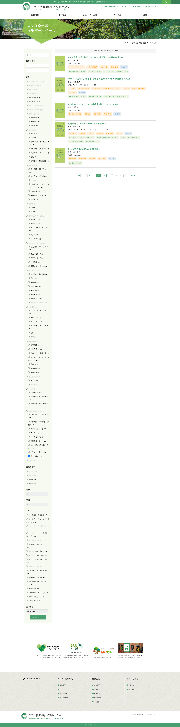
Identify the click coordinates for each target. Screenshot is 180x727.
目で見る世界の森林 (37, 110)
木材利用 (35, 223)
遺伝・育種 (36, 125)
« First (77, 176)
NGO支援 (97, 698)
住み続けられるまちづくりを (130, 137)
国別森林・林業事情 (39, 274)
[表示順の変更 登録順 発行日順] (37, 611)
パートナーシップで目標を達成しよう (116, 71)
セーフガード (36, 322)
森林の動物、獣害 (38, 195)
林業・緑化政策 (37, 286)
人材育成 (117, 15)
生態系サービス (35, 93)
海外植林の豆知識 (36, 85)
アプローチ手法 (38, 258)
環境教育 (35, 372)
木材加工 (35, 219)
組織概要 (63, 685)
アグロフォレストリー (40, 153)
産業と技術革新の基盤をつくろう (107, 137)
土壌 (34, 207)
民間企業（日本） (38, 441)
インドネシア (77, 85)
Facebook (63, 693)
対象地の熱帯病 (37, 392)
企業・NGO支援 (90, 15)
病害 (33, 180)
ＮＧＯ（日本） (37, 437)
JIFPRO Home (33, 679)
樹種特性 (35, 121)
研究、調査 (37, 456)
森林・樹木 (34, 114)
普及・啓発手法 (37, 254)
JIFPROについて (112, 7)
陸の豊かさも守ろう (95, 71)
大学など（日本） (38, 452)
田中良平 (76, 127)
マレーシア (87, 130)
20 (116, 176)
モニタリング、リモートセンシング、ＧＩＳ (106, 88)
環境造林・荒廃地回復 (40, 161)
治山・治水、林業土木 (40, 353)
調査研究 (35, 15)
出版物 (96, 702)
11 (95, 176)
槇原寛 (75, 107)
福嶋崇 (75, 60)
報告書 (32, 479)
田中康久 (76, 82)
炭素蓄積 (35, 368)
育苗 (33, 138)
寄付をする (138, 7)
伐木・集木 (36, 380)
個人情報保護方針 (137, 714)
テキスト (33, 471)
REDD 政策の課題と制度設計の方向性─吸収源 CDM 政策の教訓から (95, 57)
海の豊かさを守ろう (37, 577)
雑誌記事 (34, 483)
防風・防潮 (36, 364)
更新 (33, 157)
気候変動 (33, 307)
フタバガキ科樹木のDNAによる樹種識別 (84, 149)
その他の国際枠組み (39, 302)
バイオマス (36, 239)
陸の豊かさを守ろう (37, 597)
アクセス (63, 689)
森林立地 (33, 204)
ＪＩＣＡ (35, 433)
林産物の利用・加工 (37, 216)
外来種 (34, 199)
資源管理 (35, 191)
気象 (34, 211)
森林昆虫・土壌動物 (39, 176)
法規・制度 (36, 278)
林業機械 (35, 384)
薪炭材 (34, 235)
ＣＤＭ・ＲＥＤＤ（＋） (76, 67)
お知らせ (126, 7)
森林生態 (35, 117)
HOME (125, 43)
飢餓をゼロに (34, 601)
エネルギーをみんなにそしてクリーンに (81, 137)
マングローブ (34, 102)
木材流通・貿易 (37, 298)
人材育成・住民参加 (37, 243)
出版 (145, 15)
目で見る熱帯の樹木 (37, 106)
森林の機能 (34, 341)
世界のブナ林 (34, 98)
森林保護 (33, 165)
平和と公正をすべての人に (39, 566)
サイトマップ (151, 714)
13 (104, 176)
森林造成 (33, 130)
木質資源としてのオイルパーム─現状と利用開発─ (88, 124)
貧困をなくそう (36, 588)
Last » (133, 176)
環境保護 (35, 345)
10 (90, 176)
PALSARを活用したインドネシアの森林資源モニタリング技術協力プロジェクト (100, 79)
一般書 (32, 475)
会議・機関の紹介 (36, 411)
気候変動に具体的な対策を (77, 71)
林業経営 (35, 294)
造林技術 (35, 133)
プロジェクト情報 (38, 429)
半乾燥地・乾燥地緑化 (40, 149)
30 (121, 176)
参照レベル (36, 317)
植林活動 (62, 15)
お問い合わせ (152, 7)
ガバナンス (34, 270)
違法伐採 (35, 290)
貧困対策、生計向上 (39, 266)
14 (108, 176)
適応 (33, 333)
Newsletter (64, 698)
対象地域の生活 (35, 389)
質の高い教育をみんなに (38, 592)
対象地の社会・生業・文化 (39, 81)
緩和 (33, 337)
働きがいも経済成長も (38, 551)
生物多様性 (36, 349)
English (175, 1)
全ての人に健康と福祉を (38, 555)
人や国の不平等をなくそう (39, 540)
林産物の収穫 (34, 377)
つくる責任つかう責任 (38, 515)
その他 (32, 461)
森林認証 (35, 282)
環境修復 (33, 89)
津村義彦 (76, 152)
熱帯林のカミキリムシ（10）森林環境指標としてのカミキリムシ (94, 104)
